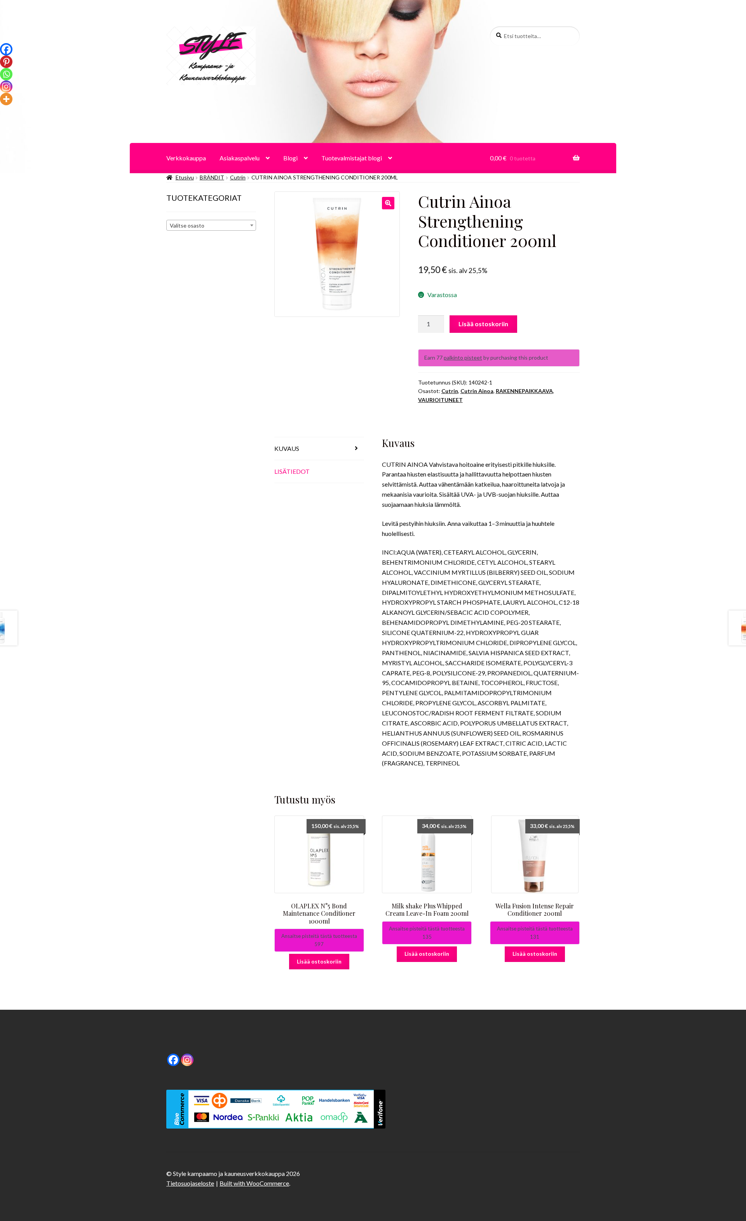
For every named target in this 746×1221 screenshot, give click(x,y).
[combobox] (211, 225)
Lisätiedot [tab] (292, 471)
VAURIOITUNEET (440, 400)
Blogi (290, 158)
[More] (6, 99)
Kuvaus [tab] (286, 448)
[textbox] (211, 225)
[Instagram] (6, 86)
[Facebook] (6, 49)
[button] (388, 203)
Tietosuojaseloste (190, 1183)
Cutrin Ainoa (476, 391)
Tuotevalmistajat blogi (351, 158)
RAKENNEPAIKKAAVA (524, 391)
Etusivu (185, 177)
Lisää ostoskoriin (483, 323)
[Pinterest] (6, 62)
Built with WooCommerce (254, 1183)
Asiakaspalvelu (240, 158)
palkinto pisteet (463, 357)
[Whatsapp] (6, 74)
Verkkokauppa (186, 158)
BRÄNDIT (212, 177)
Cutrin (238, 177)
